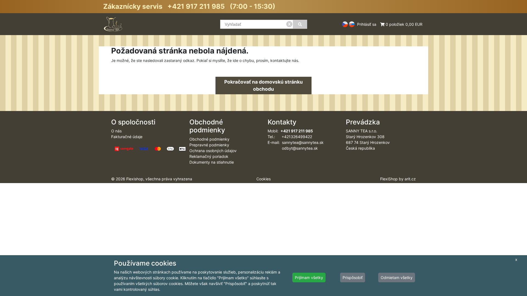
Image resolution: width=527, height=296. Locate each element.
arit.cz (410, 179)
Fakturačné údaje (126, 136)
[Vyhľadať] (300, 24)
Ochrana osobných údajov (213, 150)
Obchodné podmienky (209, 139)
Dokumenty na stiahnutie (211, 162)
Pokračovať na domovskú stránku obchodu (263, 85)
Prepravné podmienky (209, 145)
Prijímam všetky (309, 277)
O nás (116, 131)
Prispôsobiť (353, 277)
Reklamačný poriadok (208, 156)
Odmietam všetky (397, 277)
